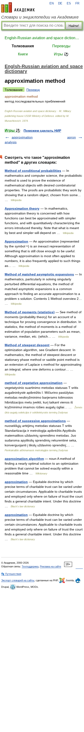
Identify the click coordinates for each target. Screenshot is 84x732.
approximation (16, 482)
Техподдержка (30, 566)
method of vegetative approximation (34, 383)
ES (69, 3)
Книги (23, 54)
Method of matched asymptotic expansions (39, 274)
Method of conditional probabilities (33, 171)
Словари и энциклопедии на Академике (40, 17)
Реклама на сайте (50, 566)
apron (71, 137)
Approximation (16, 241)
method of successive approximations (35, 421)
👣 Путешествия (11, 573)
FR (77, 3)
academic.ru (18, 7)
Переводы (61, 46)
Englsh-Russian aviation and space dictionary (42, 38)
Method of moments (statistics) (30, 312)
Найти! (74, 26)
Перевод (33, 90)
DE (60, 3)
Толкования (23, 46)
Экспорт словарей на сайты (17, 580)
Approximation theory (22, 208)
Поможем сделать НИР (42, 130)
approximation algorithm (24, 458)
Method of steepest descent (27, 345)
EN (51, 3)
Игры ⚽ (61, 54)
